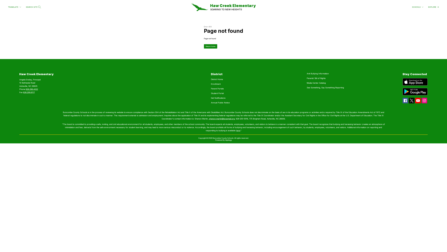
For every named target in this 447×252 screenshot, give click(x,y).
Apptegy (228, 140)
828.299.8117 (29, 92)
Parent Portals (217, 89)
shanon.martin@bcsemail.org (222, 119)
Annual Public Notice (220, 103)
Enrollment (216, 84)
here (238, 130)
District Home (217, 79)
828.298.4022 (32, 89)
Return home (210, 46)
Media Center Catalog (316, 83)
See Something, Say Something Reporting (325, 87)
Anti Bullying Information (318, 73)
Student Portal (217, 93)
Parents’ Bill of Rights (316, 78)
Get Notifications (218, 98)
